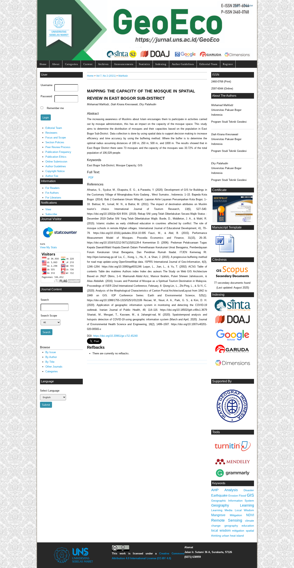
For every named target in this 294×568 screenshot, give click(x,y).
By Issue (50, 352)
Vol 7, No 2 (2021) (106, 75)
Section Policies (54, 142)
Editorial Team (208, 64)
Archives (103, 64)
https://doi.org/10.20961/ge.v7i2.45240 (115, 335)
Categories (71, 64)
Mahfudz (123, 75)
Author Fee (51, 175)
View (48, 209)
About (55, 64)
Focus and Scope (55, 137)
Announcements (123, 64)
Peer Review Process (57, 147)
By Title (49, 361)
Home (43, 64)
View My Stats (48, 247)
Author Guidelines (183, 64)
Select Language (49, 390)
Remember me (55, 108)
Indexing (160, 64)
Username (46, 85)
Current (88, 64)
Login (236, 5)
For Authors (52, 192)
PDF (91, 177)
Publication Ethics (55, 156)
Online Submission (56, 161)
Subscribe (51, 214)
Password (46, 96)
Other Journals (53, 366)
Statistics (144, 64)
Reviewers (51, 132)
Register (248, 5)
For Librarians (53, 197)
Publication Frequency (58, 151)
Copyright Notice (55, 171)
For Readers (52, 187)
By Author (51, 357)
